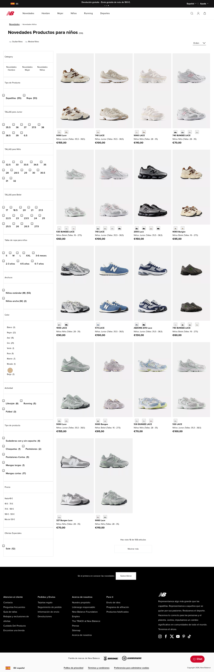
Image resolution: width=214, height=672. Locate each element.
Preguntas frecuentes (14, 607)
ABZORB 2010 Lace (143, 328)
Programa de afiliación (117, 607)
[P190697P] (66, 324)
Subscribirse (126, 576)
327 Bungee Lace (64, 520)
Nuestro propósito (81, 602)
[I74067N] (175, 324)
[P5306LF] (144, 420)
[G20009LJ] (136, 228)
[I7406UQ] (189, 324)
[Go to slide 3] (109, 6)
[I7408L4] (197, 324)
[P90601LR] (105, 517)
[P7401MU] (175, 132)
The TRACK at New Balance (86, 621)
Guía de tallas (10, 611)
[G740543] (98, 132)
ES (19, 668)
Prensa (75, 625)
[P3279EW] (59, 517)
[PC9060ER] (136, 132)
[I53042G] (73, 228)
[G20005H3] (144, 228)
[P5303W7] (136, 420)
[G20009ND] (151, 228)
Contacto (8, 602)
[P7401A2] (182, 132)
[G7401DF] (98, 228)
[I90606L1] (98, 420)
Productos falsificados (117, 611)
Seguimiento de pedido (50, 607)
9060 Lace (61, 135)
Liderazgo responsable (83, 607)
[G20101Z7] (144, 324)
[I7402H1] (182, 324)
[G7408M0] (112, 228)
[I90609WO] (105, 420)
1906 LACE (61, 328)
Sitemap (76, 630)
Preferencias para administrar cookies (131, 668)
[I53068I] (66, 228)
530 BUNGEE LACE (65, 232)
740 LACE (99, 135)
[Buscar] (192, 13)
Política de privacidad (73, 668)
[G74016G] (119, 228)
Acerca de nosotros (82, 635)
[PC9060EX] (144, 132)
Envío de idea (113, 602)
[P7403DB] (189, 132)
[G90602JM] (59, 132)
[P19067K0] (59, 324)
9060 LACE (139, 135)
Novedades (14, 24)
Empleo (76, 616)
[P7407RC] (197, 132)
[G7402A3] (105, 228)
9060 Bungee (179, 232)
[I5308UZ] (59, 228)
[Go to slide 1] (105, 6)
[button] (198, 13)
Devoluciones (45, 616)
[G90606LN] (59, 420)
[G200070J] (158, 228)
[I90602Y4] (182, 228)
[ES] (10, 4)
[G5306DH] (175, 420)
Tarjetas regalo (45, 602)
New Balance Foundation (85, 611)
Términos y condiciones (98, 668)
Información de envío (48, 611)
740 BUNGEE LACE (181, 135)
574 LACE (99, 328)
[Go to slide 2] (107, 6)
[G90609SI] (66, 132)
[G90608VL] (66, 420)
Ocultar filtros (17, 41)
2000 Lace (139, 232)
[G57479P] (98, 324)
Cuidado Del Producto (14, 625)
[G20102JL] (136, 324)
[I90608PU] (175, 228)
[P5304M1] (151, 420)
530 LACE (177, 424)
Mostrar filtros (33, 41)
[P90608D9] (98, 517)
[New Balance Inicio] (11, 13)
